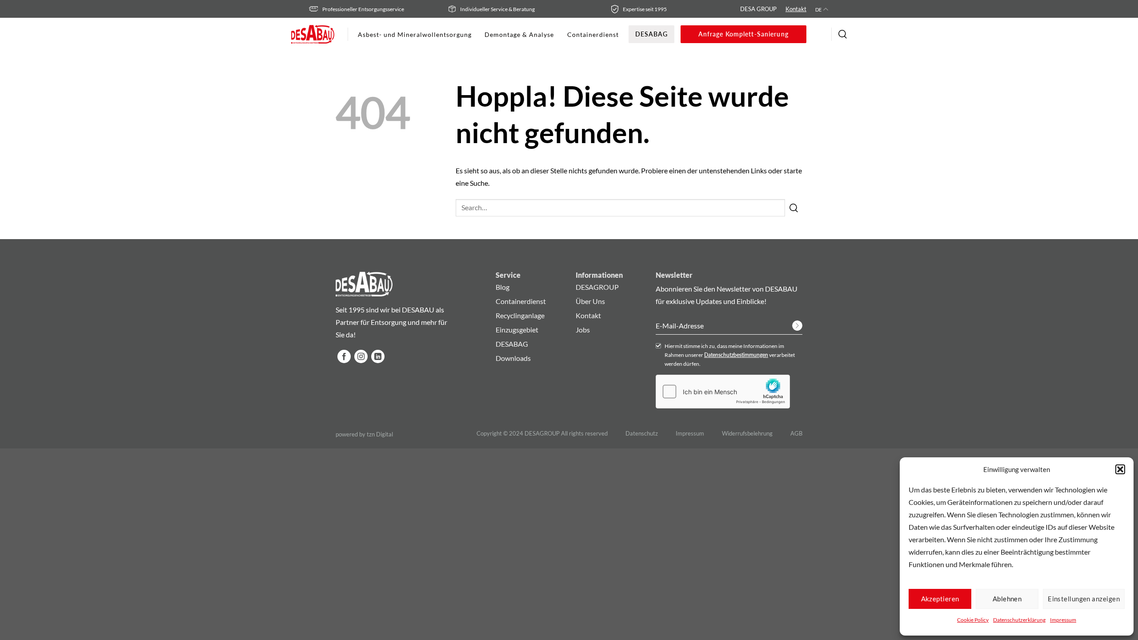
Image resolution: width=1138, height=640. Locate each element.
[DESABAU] (312, 34)
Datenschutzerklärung (1019, 619)
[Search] (842, 34)
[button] (1120, 469)
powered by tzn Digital (364, 434)
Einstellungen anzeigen (1084, 599)
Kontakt (795, 8)
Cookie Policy (973, 619)
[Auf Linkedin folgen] (378, 356)
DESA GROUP (758, 8)
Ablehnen (1007, 599)
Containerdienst (593, 34)
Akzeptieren (940, 599)
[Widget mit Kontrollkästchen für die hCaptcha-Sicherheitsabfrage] (723, 391)
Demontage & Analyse (519, 34)
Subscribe (797, 325)
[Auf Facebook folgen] (344, 356)
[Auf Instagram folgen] (361, 356)
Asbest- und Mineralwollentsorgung (414, 34)
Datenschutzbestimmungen (736, 355)
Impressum (1063, 619)
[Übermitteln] (793, 207)
